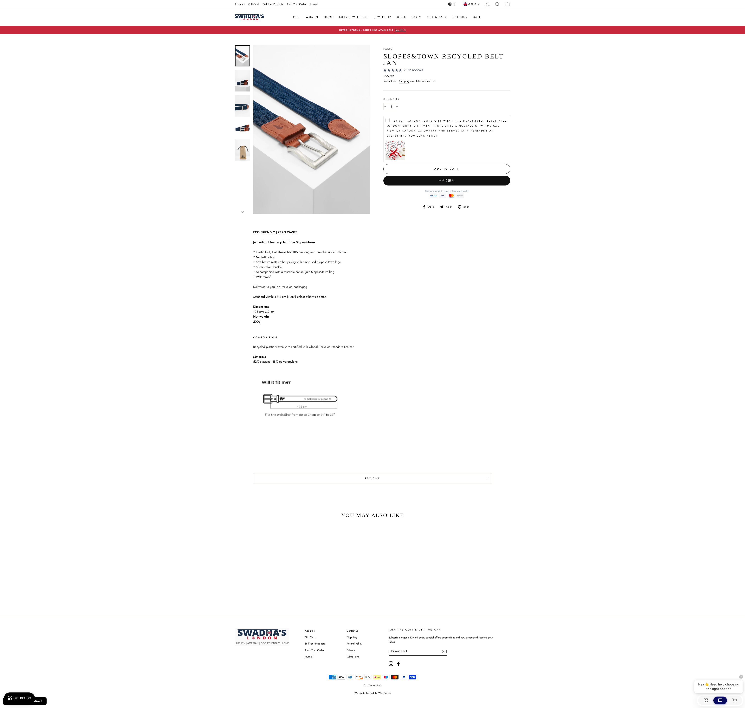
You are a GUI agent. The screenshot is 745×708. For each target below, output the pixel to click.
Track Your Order (296, 4)
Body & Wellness (354, 17)
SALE (477, 17)
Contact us (352, 631)
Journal (314, 4)
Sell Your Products (273, 4)
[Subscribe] (444, 651)
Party (416, 17)
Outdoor (460, 17)
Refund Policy (354, 643)
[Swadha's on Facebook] (398, 663)
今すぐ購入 (447, 180)
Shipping (404, 81)
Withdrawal (353, 656)
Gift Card (253, 4)
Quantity (391, 99)
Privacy (351, 650)
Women (312, 17)
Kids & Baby (437, 17)
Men (296, 17)
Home (328, 17)
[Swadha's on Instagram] (391, 663)
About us (239, 4)
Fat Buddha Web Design (378, 693)
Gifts (401, 17)
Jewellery (382, 17)
